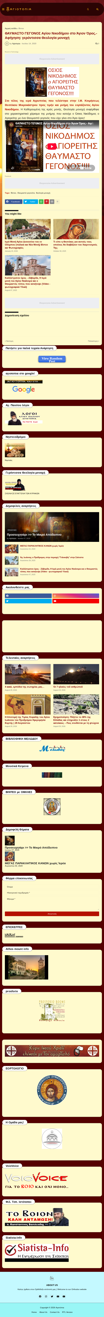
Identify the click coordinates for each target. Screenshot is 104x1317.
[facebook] (28, 595)
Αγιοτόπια (60, 1307)
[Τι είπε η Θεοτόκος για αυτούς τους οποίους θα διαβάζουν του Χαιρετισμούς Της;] (76, 229)
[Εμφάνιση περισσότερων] (57, 201)
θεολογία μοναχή (43, 193)
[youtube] (75, 601)
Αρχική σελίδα (11, 28)
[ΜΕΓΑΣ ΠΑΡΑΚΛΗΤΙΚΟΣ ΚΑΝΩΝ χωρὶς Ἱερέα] (11, 549)
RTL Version (67, 1312)
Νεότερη (9, 341)
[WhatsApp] (41, 201)
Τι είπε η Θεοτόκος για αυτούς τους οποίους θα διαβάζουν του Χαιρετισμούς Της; (75, 244)
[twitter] (28, 601)
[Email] (52, 201)
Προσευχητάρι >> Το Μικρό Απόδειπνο (34, 534)
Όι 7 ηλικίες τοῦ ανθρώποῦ (68, 687)
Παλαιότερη (93, 341)
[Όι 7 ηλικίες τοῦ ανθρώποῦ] (76, 674)
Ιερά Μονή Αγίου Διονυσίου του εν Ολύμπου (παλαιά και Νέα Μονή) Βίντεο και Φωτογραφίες (26, 244)
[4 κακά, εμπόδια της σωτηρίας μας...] (28, 674)
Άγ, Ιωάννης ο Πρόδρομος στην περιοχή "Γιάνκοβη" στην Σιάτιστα (51, 557)
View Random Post (52, 359)
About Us (43, 1312)
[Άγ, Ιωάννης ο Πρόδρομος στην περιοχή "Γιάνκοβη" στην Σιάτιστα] (11, 560)
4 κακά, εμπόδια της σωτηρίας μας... (24, 687)
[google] (28, 606)
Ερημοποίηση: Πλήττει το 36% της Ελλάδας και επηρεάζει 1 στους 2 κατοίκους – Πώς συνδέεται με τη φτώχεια (76, 720)
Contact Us (54, 1312)
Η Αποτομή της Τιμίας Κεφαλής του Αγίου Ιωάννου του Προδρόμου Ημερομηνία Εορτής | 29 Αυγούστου (27, 720)
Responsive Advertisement (52, 59)
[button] (3, 9)
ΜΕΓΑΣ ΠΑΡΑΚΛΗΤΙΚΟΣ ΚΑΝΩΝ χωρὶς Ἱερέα (42, 546)
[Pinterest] (46, 201)
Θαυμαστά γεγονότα (26, 193)
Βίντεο (21, 28)
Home (34, 1312)
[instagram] (75, 595)
